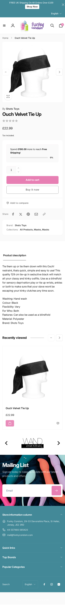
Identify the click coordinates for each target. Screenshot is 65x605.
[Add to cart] (10, 423)
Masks (45, 229)
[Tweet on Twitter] (20, 214)
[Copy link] (44, 214)
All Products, (26, 229)
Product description (14, 255)
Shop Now (32, 6)
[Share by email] (36, 214)
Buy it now (32, 189)
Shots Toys (10, 108)
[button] (4, 25)
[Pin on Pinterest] (28, 214)
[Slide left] (5, 72)
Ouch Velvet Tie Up (17, 408)
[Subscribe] (56, 490)
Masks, (38, 229)
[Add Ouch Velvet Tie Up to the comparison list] (57, 423)
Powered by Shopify (41, 600)
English (54, 13)
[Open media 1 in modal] (32, 72)
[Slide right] (59, 72)
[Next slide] (58, 443)
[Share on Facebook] (13, 214)
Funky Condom (28, 600)
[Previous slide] (6, 443)
